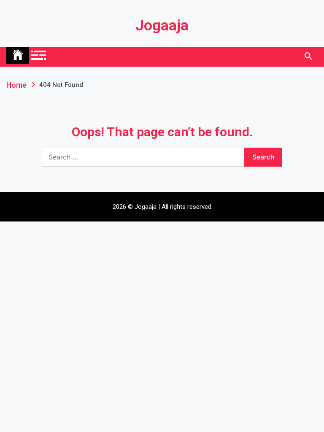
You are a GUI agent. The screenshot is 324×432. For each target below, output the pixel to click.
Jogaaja (162, 25)
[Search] (308, 56)
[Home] (17, 55)
